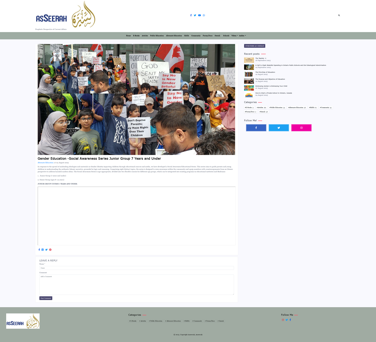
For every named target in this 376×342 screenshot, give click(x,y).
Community (196, 36)
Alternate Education (174, 36)
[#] (301, 127)
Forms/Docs (207, 36)
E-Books (136, 36)
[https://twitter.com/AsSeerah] (195, 15)
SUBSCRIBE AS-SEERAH (254, 46)
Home (129, 36)
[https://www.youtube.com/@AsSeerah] (199, 15)
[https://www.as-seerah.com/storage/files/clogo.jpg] (23, 321)
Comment (43, 273)
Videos (234, 36)
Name (42, 264)
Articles (145, 36)
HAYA (186, 36)
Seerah (217, 36)
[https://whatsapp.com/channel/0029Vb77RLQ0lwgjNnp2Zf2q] (204, 15)
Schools (226, 36)
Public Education (157, 36)
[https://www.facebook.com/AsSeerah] (191, 15)
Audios (242, 36)
